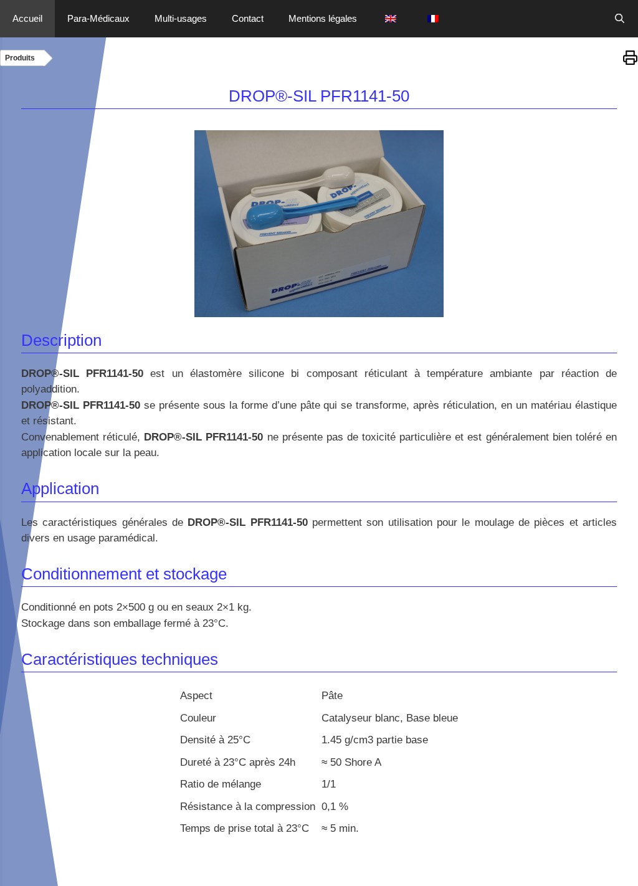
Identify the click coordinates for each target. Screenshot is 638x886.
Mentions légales (322, 18)
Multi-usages (181, 18)
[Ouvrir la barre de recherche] (619, 18)
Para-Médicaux (98, 18)
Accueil (27, 18)
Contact (248, 18)
